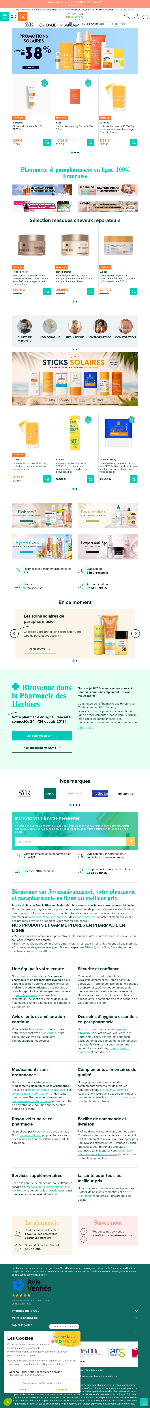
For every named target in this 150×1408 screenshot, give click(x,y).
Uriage (114, 1048)
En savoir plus (75, 5)
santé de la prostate (117, 1097)
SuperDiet (119, 1090)
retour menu (144, 1403)
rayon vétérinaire (30, 1135)
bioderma (84, 1052)
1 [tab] (72, 152)
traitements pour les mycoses (46, 1090)
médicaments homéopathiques (31, 1101)
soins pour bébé (84, 917)
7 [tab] (84, 1361)
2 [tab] (75, 152)
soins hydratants (26, 995)
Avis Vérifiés (48, 1033)
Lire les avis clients (124, 9)
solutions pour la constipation (30, 1093)
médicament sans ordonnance (48, 917)
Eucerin (124, 1048)
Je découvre (37, 649)
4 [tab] (79, 805)
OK (131, 841)
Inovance (106, 1090)
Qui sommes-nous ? (40, 736)
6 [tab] (81, 1361)
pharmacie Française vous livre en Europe (105, 1152)
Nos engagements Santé (39, 748)
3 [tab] (78, 152)
